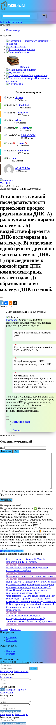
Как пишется (29, 69)
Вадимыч (23, 150)
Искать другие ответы (11, 551)
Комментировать (21, 421)
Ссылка (16, 430)
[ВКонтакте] (6, 303)
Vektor (18, 120)
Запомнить (9, 686)
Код (16, 451)
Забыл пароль (21, 671)
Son (14, 158)
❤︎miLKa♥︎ (24, 105)
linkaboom (11, 320)
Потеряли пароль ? (16, 689)
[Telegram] (2, 303)
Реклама (10, 653)
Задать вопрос (14, 22)
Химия (19, 84)
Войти (3, 22)
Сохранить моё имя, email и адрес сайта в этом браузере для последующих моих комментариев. (26, 493)
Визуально (6, 451)
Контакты (11, 640)
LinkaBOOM (28, 135)
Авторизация (7, 692)
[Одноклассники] (10, 303)
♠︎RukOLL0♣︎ (22, 168)
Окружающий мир (38, 75)
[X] (15, 303)
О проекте (11, 637)
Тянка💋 (22, 143)
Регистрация (6, 671)
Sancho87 (23, 112)
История (24, 67)
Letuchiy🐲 (26, 127)
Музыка (21, 72)
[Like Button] (1, 297)
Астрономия (28, 49)
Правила (10, 651)
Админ (19, 97)
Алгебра (22, 46)
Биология (24, 52)
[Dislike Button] (1, 300)
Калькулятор (13, 30)
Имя (2, 447)
